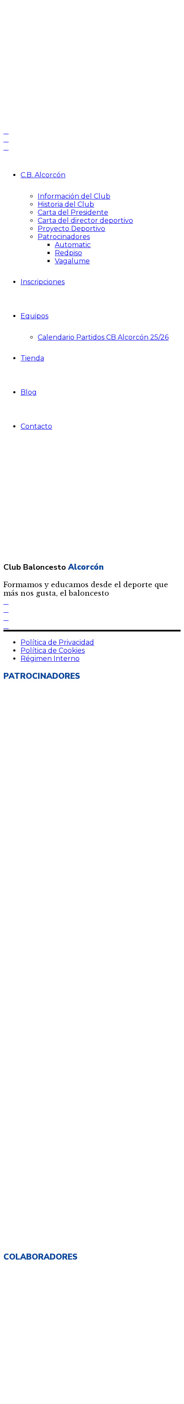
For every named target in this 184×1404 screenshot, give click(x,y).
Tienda (32, 358)
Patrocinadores (64, 237)
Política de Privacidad (57, 642)
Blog (29, 392)
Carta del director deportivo (85, 220)
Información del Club (74, 196)
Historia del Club (66, 204)
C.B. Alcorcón (43, 175)
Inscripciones (43, 282)
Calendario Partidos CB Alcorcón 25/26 (103, 337)
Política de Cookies (53, 650)
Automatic (73, 245)
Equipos (34, 316)
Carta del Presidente (73, 212)
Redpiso (68, 253)
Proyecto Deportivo (71, 229)
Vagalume (72, 261)
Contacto (36, 426)
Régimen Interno (50, 658)
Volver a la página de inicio (54, 492)
